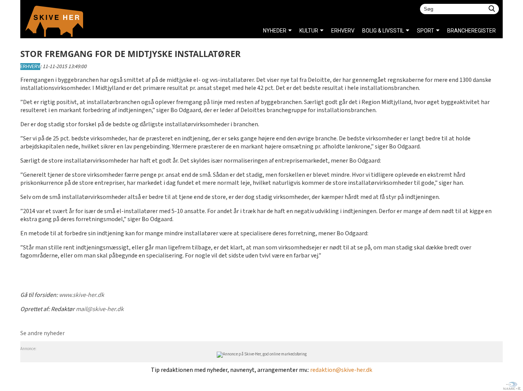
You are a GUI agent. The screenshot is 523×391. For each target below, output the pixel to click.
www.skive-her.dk (81, 295)
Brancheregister (449, 31)
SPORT (425, 31)
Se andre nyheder (42, 333)
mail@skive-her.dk (100, 309)
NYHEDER (274, 31)
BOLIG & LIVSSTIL (383, 31)
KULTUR (308, 31)
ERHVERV (30, 66)
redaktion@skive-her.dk (341, 370)
